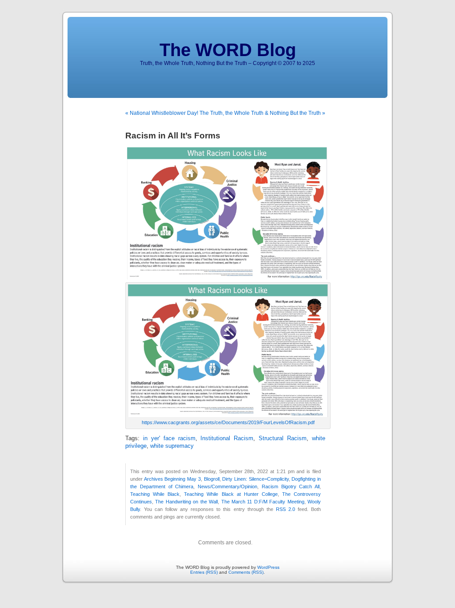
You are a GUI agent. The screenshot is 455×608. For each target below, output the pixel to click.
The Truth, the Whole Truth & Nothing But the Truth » (262, 113)
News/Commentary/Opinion (227, 486)
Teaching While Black (155, 494)
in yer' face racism (169, 438)
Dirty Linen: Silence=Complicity (255, 479)
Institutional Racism (226, 438)
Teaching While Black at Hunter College (231, 494)
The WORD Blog (228, 50)
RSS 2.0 (285, 509)
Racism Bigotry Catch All (290, 486)
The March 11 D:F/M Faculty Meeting (262, 501)
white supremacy (172, 446)
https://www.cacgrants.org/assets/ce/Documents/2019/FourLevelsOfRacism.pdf (228, 422)
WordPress (268, 567)
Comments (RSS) (245, 572)
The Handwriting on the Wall (186, 501)
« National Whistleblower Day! (161, 113)
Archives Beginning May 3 (172, 479)
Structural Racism (283, 438)
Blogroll (212, 479)
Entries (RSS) (204, 572)
